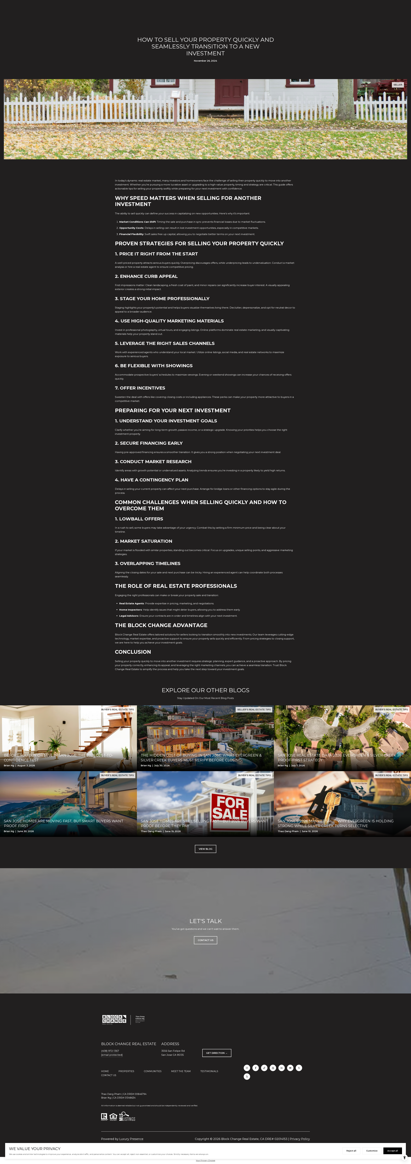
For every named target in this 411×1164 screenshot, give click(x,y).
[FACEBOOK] (255, 1068)
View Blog (205, 848)
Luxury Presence (131, 1139)
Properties (126, 1071)
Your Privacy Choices (205, 1160)
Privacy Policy (300, 1139)
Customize (371, 1151)
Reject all (351, 1151)
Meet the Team (181, 1071)
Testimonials (209, 1071)
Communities (153, 1071)
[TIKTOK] (264, 1068)
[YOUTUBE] (290, 1068)
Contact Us (108, 1075)
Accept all (392, 1151)
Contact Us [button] (205, 940)
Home (105, 1071)
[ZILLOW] (273, 1068)
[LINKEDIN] (281, 1068)
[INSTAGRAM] (247, 1068)
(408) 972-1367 (110, 1050)
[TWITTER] (299, 1068)
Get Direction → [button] (216, 1053)
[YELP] (247, 1076)
